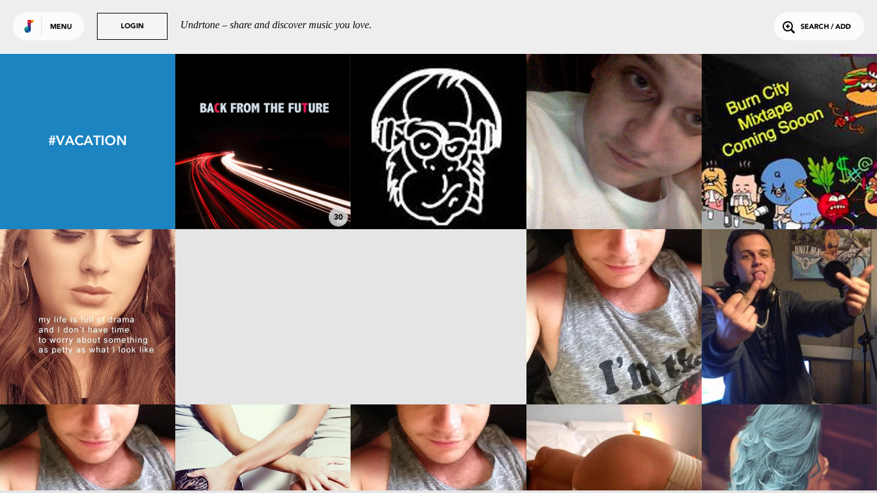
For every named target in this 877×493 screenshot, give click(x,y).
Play (263, 141)
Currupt (614, 369)
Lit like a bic (263, 369)
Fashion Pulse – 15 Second (438, 194)
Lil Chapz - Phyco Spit (789, 369)
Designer (263, 194)
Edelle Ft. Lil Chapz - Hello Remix (88, 363)
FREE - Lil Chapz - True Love (789, 194)
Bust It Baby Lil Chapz (438, 369)
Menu (61, 27)
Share (299, 141)
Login (132, 26)
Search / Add (826, 27)
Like (226, 141)
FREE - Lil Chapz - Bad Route (614, 194)
